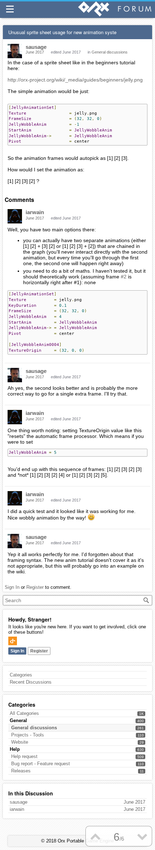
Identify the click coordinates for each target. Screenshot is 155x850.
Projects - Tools (27, 735)
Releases (21, 770)
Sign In (17, 650)
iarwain (35, 212)
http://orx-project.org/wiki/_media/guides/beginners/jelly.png (75, 80)
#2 (124, 277)
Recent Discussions (31, 682)
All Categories (24, 713)
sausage (36, 47)
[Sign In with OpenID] (12, 641)
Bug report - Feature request (40, 763)
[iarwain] (15, 216)
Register (39, 650)
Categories (21, 675)
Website (19, 742)
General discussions (34, 727)
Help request (24, 756)
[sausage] (15, 51)
